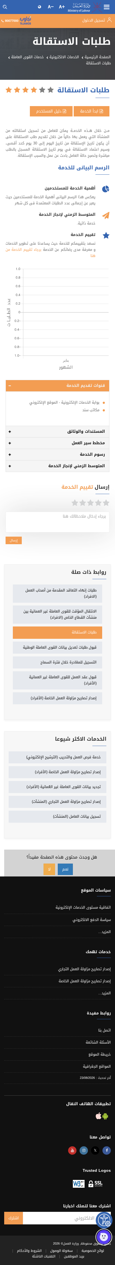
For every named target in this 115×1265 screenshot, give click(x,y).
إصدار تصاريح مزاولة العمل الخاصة (85, 981)
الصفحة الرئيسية (98, 56)
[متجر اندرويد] (104, 1117)
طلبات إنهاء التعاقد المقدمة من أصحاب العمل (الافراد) (61, 593)
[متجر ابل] (98, 1117)
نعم (65, 869)
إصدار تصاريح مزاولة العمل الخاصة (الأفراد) (64, 698)
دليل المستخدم (49, 111)
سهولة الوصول (61, 1251)
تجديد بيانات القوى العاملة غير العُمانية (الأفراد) (64, 786)
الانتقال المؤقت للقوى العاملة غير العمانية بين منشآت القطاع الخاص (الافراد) (60, 614)
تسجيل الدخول (94, 20)
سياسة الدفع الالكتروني (92, 919)
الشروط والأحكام (29, 1251)
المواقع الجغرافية (97, 1066)
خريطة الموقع (99, 1054)
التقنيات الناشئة (43, 1256)
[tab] (57, 385)
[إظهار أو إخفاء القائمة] (106, 6)
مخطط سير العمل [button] (88, 443)
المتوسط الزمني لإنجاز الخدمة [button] (76, 466)
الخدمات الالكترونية (64, 56)
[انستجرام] (84, 1150)
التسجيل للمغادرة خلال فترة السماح (68, 662)
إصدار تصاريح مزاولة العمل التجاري (84, 968)
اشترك (13, 1218)
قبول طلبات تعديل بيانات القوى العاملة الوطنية (60, 647)
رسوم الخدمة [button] (92, 454)
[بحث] (5, 7)
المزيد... (104, 931)
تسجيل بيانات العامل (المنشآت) (77, 816)
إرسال (14, 540)
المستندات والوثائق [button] (86, 431)
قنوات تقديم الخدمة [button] (85, 385)
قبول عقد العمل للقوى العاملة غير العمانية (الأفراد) (63, 680)
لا (49, 869)
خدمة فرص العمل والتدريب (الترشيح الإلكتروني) (63, 757)
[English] (39, 6)
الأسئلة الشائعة (98, 1042)
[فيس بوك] (106, 1150)
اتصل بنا (104, 1030)
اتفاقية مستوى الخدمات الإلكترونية (83, 907)
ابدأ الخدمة (90, 111)
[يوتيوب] (72, 1150)
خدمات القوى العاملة (27, 56)
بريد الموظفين (74, 1256)
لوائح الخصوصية (93, 1251)
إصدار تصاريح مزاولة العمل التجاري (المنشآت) (66, 801)
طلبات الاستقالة (84, 632)
